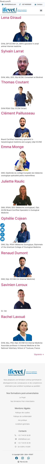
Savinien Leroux (14, 285)
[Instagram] (22, 458)
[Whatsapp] (28, 458)
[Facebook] (16, 458)
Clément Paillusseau (18, 113)
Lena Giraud (11, 17)
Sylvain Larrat (12, 51)
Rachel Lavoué (13, 317)
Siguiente (39, 354)
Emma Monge (12, 147)
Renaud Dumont (14, 253)
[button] (41, 10)
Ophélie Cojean (14, 218)
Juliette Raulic (13, 181)
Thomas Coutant (15, 82)
